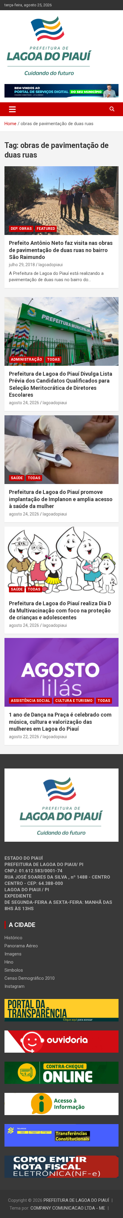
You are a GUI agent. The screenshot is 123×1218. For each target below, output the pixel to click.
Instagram (14, 986)
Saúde (17, 478)
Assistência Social (30, 701)
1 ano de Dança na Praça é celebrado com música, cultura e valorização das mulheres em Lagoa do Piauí (60, 721)
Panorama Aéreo (21, 946)
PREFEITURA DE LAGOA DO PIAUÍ (76, 1200)
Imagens (12, 954)
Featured (46, 229)
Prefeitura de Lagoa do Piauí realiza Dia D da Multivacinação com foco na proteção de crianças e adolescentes (60, 610)
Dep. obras (21, 229)
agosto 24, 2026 (24, 402)
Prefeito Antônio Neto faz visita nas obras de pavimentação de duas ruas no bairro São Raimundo (61, 250)
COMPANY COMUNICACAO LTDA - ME (67, 1208)
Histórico (13, 937)
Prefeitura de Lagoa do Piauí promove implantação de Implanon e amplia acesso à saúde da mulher (61, 499)
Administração (26, 359)
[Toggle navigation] (12, 109)
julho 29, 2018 (22, 264)
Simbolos (13, 970)
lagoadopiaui (51, 264)
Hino (8, 962)
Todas (53, 359)
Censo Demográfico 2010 (29, 978)
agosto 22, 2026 (24, 736)
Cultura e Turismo (74, 701)
